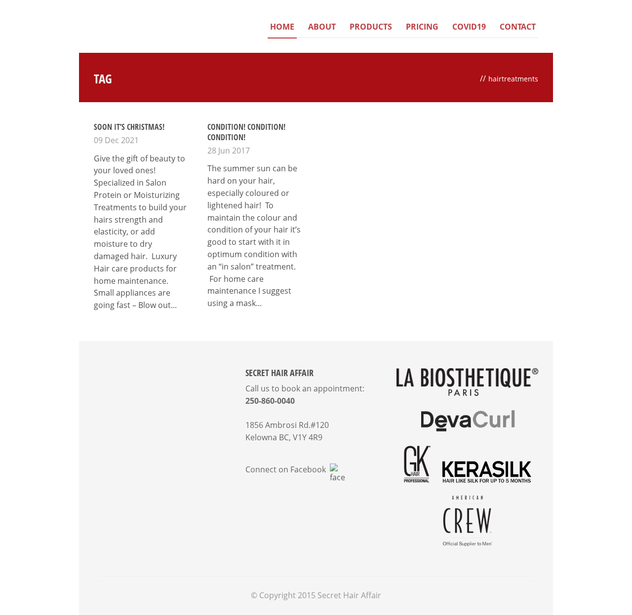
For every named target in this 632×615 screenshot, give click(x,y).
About (322, 26)
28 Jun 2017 (228, 150)
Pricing (422, 26)
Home (282, 26)
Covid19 (469, 26)
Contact (518, 26)
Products (371, 26)
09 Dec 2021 (116, 140)
